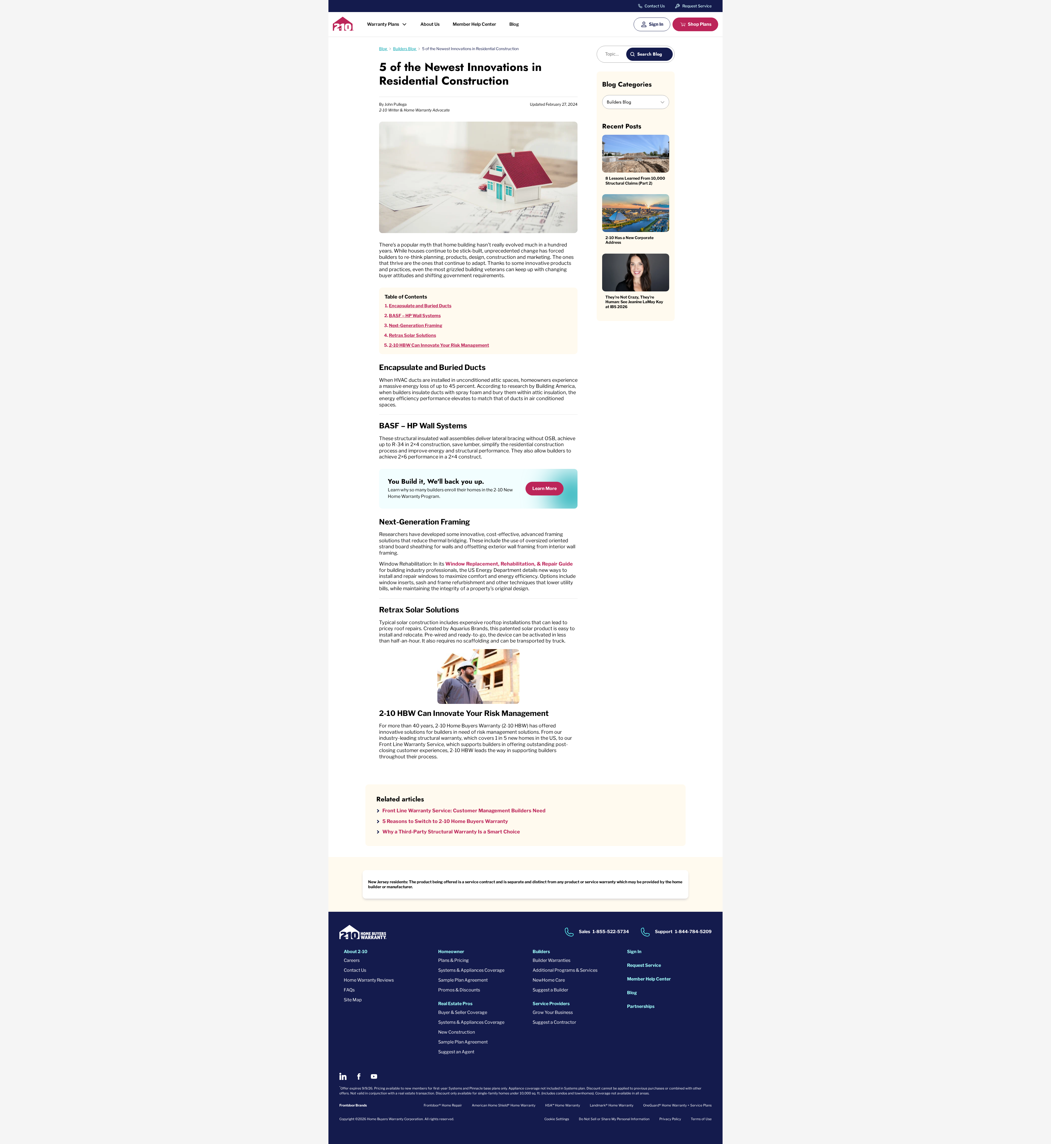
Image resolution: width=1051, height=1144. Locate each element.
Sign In (656, 24)
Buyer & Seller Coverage (462, 1012)
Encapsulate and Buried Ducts (420, 305)
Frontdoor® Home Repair (443, 1105)
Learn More (544, 488)
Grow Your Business (553, 1012)
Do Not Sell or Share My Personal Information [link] (614, 1119)
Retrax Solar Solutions (412, 335)
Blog (514, 24)
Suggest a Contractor (554, 1022)
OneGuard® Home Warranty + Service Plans (677, 1105)
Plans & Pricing (453, 960)
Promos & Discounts (459, 990)
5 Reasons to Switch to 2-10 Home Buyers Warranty (445, 821)
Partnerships (640, 1006)
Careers (352, 960)
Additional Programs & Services (565, 970)
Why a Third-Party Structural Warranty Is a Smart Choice (451, 832)
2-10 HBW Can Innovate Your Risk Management (439, 345)
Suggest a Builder (550, 990)
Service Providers (551, 1003)
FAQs (349, 990)
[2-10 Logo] (343, 29)
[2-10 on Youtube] (374, 1076)
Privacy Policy (670, 1119)
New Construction (456, 1032)
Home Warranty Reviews (369, 980)
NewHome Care (549, 980)
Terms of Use (701, 1119)
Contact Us (655, 6)
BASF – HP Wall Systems (415, 315)
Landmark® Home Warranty (611, 1105)
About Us (430, 24)
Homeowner (451, 951)
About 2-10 (355, 951)
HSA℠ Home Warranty (562, 1105)
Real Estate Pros (455, 1003)
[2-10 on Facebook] (358, 1076)
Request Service (697, 6)
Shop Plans (699, 24)
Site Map (353, 999)
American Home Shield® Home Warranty (503, 1105)
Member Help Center (474, 24)
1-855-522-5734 (611, 931)
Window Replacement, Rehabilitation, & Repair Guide (509, 564)
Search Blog (649, 54)
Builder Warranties (551, 960)
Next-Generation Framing (415, 325)
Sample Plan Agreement (463, 980)
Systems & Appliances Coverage (471, 970)
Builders (541, 951)
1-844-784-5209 (693, 931)
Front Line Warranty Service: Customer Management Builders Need (463, 810)
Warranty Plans (383, 24)
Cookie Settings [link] (556, 1119)
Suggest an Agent (456, 1051)
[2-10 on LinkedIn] (343, 1076)
